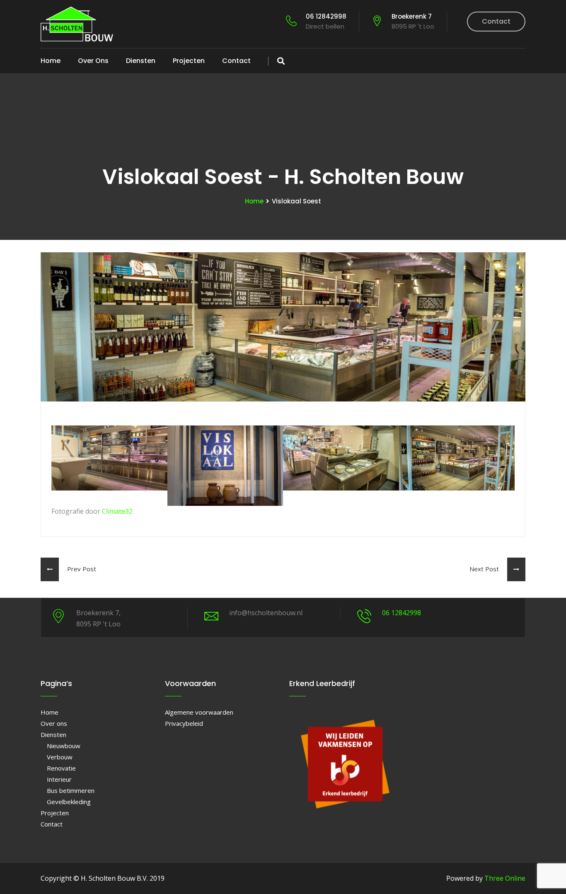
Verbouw (60, 757)
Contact (496, 21)
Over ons (93, 60)
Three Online (504, 878)
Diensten (140, 60)
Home (50, 60)
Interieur (59, 779)
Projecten (189, 60)
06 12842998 (326, 21)
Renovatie (61, 768)
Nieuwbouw (63, 746)
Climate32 (117, 511)
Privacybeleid (184, 723)
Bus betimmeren (70, 790)
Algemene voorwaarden (199, 712)
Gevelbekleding (69, 801)
